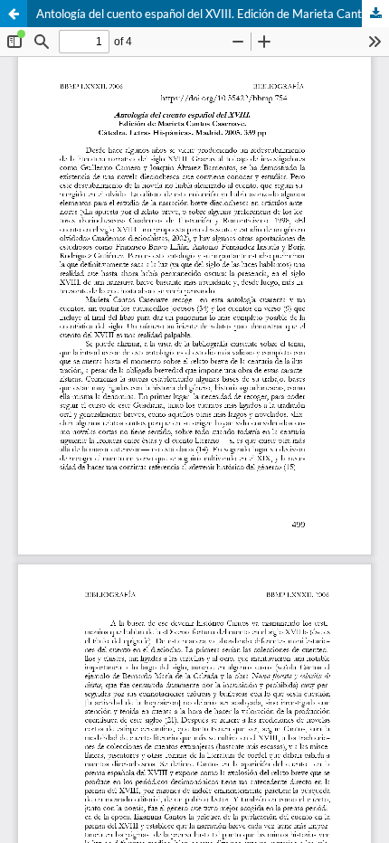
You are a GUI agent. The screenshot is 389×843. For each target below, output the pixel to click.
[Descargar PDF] (375, 13)
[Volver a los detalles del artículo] (13, 13)
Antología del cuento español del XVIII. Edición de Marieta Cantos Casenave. (212, 13)
